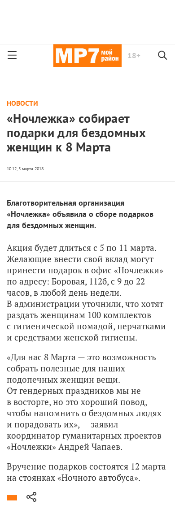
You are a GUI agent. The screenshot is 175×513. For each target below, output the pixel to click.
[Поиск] (163, 55)
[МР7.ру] (87, 55)
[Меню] (12, 55)
